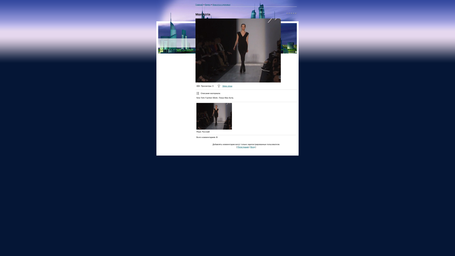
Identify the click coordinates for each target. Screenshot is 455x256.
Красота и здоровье (221, 5)
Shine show (227, 86)
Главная (199, 5)
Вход (252, 147)
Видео (207, 5)
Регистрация (243, 147)
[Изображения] (214, 116)
